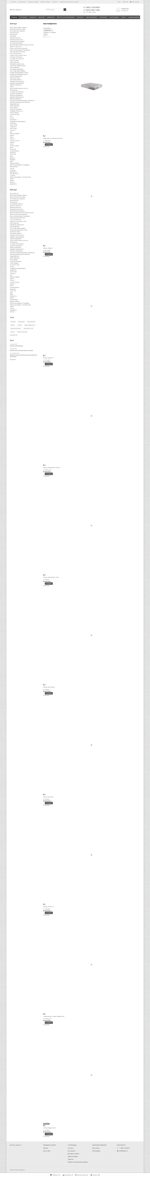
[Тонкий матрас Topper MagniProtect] (91, 964)
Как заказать (22, 2)
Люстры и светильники (65, 17)
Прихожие (103, 17)
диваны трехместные (16, 328)
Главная (14, 17)
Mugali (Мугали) (14, 104)
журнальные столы (28, 328)
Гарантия (54, 2)
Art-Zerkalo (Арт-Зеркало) (17, 31)
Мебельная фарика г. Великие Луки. (20, 177)
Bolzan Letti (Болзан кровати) (18, 48)
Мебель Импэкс (14, 163)
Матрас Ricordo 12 (48, 906)
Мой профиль (96, 1151)
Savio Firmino (14, 125)
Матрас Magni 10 (48, 358)
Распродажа (114, 17)
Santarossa (13, 123)
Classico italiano (14, 60)
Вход (126, 2)
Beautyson (13, 321)
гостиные (19, 325)
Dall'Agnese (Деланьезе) (17, 64)
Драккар (12, 158)
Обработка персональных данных (69, 2)
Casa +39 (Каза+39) (15, 53)
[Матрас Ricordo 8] (91, 745)
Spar (11, 132)
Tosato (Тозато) (14, 140)
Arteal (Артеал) (14, 33)
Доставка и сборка (33, 2)
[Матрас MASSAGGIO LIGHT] (91, 525)
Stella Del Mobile (14, 133)
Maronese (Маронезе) (16, 95)
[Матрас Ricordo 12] (91, 854)
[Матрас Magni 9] (91, 196)
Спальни (33, 17)
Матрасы (80, 17)
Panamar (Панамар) (15, 109)
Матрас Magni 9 (48, 248)
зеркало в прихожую (22, 331)
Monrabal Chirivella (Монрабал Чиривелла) (22, 100)
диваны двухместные (30, 325)
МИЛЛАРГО (13, 184)
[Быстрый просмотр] (45, 136)
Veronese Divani (14, 146)
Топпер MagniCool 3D (49, 1128)
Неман (12, 179)
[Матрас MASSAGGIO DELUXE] (91, 415)
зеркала (12, 331)
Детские (42, 17)
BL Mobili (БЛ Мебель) (16, 43)
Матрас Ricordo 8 (48, 797)
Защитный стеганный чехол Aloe (52, 138)
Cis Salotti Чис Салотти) (17, 59)
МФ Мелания (14, 166)
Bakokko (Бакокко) (15, 38)
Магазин (45, 1148)
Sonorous (12, 130)
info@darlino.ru (123, 1151)
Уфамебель (13, 172)
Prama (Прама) (14, 113)
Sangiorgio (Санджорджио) (17, 121)
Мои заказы (95, 1148)
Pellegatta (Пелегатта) (16, 111)
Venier (11, 144)
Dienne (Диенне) (14, 67)
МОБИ (12, 180)
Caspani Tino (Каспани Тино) (18, 55)
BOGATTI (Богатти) (15, 46)
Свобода (12, 170)
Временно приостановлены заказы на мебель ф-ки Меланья (23, 355)
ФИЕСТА (12, 182)
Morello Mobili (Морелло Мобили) (20, 102)
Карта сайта (46, 1151)
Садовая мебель (134, 17)
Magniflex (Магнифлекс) (17, 97)
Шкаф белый (21, 321)
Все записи (13, 359)
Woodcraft (13, 149)
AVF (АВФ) (13, 36)
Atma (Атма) (13, 34)
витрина (13, 325)
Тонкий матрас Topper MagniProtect (53, 1016)
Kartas (12, 86)
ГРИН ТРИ (13, 154)
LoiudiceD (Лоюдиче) (16, 93)
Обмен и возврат (45, 2)
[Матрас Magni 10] (91, 306)
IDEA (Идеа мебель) (16, 79)
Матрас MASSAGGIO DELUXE (51, 467)
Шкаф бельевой (31, 321)
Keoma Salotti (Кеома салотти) (19, 88)
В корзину (49, 144)
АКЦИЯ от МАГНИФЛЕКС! (16, 346)
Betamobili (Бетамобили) (17, 41)
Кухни (123, 17)
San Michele (13, 119)
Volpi (11, 147)
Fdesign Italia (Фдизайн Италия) (19, 72)
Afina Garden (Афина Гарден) (18, 27)
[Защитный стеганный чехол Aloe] (91, 86)
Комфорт (12, 159)
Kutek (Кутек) (14, 90)
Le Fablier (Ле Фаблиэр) (16, 92)
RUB (119, 2)
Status (11, 137)
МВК (11, 161)
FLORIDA (12, 175)
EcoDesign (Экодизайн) (16, 69)
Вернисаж (13, 152)
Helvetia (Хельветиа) (16, 76)
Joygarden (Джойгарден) (17, 83)
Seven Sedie (13, 128)
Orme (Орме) (13, 107)
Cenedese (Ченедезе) (16, 57)
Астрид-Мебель (14, 151)
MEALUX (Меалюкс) (15, 99)
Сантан (12, 168)
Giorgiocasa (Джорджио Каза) (18, 74)
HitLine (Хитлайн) (15, 78)
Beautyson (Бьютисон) (16, 39)
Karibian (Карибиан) (15, 85)
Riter (11, 116)
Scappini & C (13, 126)
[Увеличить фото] (44, 136)
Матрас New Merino (49, 687)
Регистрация (135, 2)
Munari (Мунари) (14, 106)
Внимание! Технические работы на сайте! (21, 350)
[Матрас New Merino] (91, 635)
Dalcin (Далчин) (14, 62)
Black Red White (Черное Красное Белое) (22, 45)
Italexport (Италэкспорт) (17, 81)
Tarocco (12, 139)
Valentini (12, 142)
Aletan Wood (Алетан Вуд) (17, 29)
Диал (11, 156)
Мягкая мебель (91, 17)
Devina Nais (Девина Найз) (17, 66)
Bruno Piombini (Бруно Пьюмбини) (20, 50)
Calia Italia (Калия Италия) (17, 52)
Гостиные (23, 17)
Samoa (12, 118)
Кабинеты (50, 17)
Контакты (13, 2)
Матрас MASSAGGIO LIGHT (51, 577)
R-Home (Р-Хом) (14, 114)
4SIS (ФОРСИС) (14, 173)
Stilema (12, 135)
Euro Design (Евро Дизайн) (17, 71)
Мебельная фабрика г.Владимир (19, 165)
